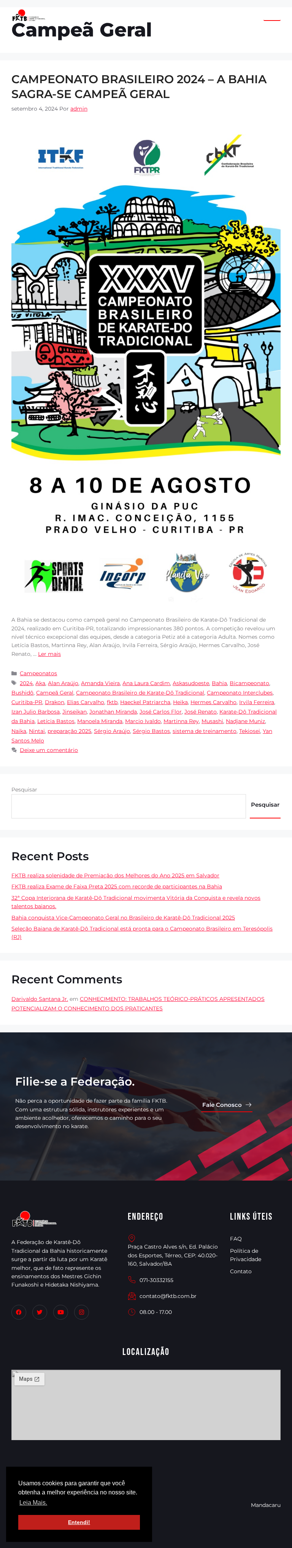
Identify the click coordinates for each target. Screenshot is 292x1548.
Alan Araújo (63, 683)
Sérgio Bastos (151, 731)
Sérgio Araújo (112, 731)
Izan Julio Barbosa (35, 711)
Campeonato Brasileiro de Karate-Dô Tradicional (140, 692)
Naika (18, 731)
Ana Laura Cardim (146, 683)
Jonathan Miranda (113, 711)
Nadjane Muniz (245, 721)
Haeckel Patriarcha (145, 702)
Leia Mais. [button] (33, 1502)
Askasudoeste (191, 683)
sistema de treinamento (204, 731)
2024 (26, 683)
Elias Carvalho (85, 702)
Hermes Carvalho (213, 702)
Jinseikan (74, 711)
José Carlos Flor (161, 711)
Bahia (219, 683)
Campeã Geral (54, 692)
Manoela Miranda (99, 721)
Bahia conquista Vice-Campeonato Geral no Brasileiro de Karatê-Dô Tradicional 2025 (123, 917)
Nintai (37, 731)
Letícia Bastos (56, 721)
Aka (40, 683)
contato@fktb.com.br (168, 1296)
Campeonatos (38, 673)
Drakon (54, 702)
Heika (180, 702)
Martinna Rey (181, 721)
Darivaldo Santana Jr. (39, 999)
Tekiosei (249, 731)
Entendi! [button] (79, 1522)
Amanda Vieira (100, 683)
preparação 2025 (69, 731)
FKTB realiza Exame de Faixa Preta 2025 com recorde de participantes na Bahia (116, 886)
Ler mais (49, 654)
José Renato (200, 711)
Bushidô (22, 692)
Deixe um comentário (49, 750)
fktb (112, 702)
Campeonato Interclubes (240, 692)
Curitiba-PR (26, 702)
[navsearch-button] (254, 15)
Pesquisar (24, 789)
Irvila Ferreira (256, 702)
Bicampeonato (249, 683)
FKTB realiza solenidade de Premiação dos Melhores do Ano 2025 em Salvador (115, 875)
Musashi (212, 721)
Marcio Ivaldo (143, 721)
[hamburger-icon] (272, 15)
